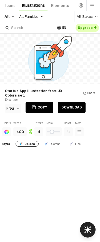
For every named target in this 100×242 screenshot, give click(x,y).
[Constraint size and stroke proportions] (30, 128)
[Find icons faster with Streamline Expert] (88, 230)
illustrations (33, 5)
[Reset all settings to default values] (68, 131)
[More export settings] (79, 131)
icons (10, 5)
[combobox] (29, 27)
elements (60, 5)
